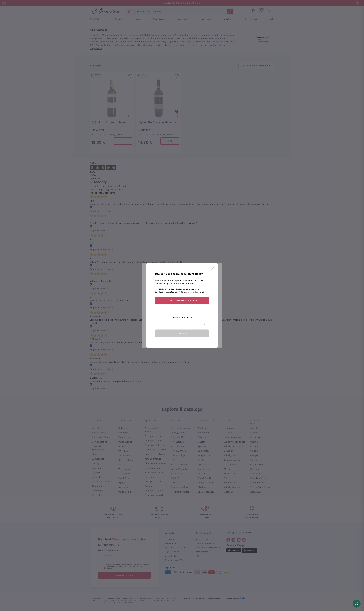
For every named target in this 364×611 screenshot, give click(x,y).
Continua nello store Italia (182, 300)
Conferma (182, 333)
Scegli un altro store (182, 317)
